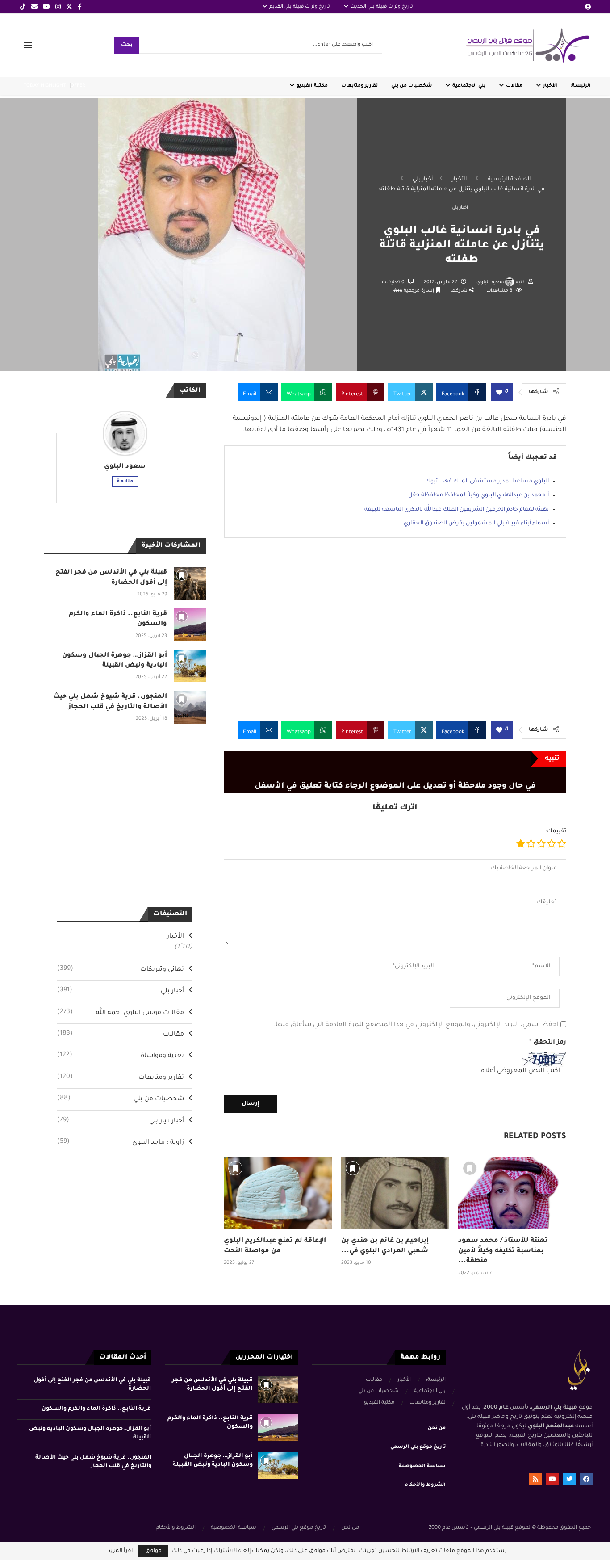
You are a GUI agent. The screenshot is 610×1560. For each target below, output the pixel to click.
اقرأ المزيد (120, 1551)
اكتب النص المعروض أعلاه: (519, 1071)
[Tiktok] (22, 6)
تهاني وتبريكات (120, 969)
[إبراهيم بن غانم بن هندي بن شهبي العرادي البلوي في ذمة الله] (395, 1193)
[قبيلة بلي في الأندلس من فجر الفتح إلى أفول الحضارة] (190, 583)
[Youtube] (46, 6)
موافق (153, 1551)
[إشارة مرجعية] (235, 1168)
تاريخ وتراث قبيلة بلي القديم (299, 6)
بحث (127, 45)
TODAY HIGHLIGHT (45, 85)
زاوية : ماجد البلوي (120, 1142)
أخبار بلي (423, 179)
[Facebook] (79, 6)
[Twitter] (69, 6)
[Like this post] (499, 393)
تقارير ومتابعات (359, 85)
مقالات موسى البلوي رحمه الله (120, 1013)
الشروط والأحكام (425, 1485)
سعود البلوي (490, 282)
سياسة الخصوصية (422, 1466)
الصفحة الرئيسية (509, 179)
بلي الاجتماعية (468, 85)
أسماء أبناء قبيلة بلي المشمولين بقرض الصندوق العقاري (476, 523)
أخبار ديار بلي (120, 1121)
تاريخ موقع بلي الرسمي (418, 1447)
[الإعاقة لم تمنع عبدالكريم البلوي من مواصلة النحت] (278, 1193)
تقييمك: (555, 831)
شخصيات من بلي (411, 85)
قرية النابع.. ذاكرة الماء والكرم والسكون (96, 1409)
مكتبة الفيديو (312, 85)
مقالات (514, 85)
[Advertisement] (395, 636)
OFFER (78, 85)
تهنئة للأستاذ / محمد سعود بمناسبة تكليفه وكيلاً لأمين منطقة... (503, 1251)
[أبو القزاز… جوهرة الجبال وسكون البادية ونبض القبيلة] (190, 666)
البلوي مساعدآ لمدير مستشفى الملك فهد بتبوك (487, 481)
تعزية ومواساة (120, 1056)
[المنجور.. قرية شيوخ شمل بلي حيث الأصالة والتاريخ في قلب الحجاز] (190, 707)
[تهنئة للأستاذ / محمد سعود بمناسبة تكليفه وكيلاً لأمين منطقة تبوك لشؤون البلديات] (512, 1193)
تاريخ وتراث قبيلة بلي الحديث (382, 6)
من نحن (437, 1428)
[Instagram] (58, 6)
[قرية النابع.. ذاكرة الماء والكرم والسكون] (190, 624)
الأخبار (550, 85)
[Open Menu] (28, 45)
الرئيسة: (581, 85)
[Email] (34, 6)
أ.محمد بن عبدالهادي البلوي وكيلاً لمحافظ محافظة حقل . (477, 495)
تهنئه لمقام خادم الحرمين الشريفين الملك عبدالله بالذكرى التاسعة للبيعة (456, 510)
